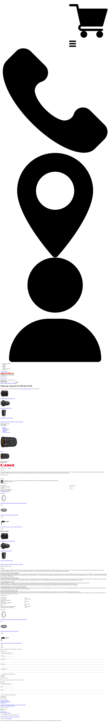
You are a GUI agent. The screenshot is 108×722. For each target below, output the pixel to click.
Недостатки (2, 664)
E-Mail (1, 686)
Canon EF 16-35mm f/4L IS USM (6, 560)
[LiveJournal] (6, 425)
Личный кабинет (4, 371)
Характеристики (6, 429)
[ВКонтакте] (1, 425)
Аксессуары (5, 430)
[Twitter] (2, 425)
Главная (1, 383)
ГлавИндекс (9, 718)
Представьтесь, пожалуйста (6, 652)
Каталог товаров (8, 383)
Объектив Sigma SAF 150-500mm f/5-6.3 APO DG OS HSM (11, 421)
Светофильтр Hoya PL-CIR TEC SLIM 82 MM (9, 631)
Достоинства (2, 659)
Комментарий (3, 669)
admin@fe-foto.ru (7, 712)
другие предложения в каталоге (25, 388)
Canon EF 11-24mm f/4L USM (6, 408)
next (3, 451)
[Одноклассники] (3, 425)
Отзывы (4, 431)
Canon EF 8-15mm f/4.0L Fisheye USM (7, 398)
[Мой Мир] (4, 425)
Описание (5, 428)
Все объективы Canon (4, 491)
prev (1, 451)
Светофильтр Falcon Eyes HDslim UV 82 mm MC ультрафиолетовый (13, 503)
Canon (9, 468)
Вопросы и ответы (6, 432)
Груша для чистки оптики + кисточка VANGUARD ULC (11, 526)
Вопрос (1, 689)
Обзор (4, 427)
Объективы (14, 383)
